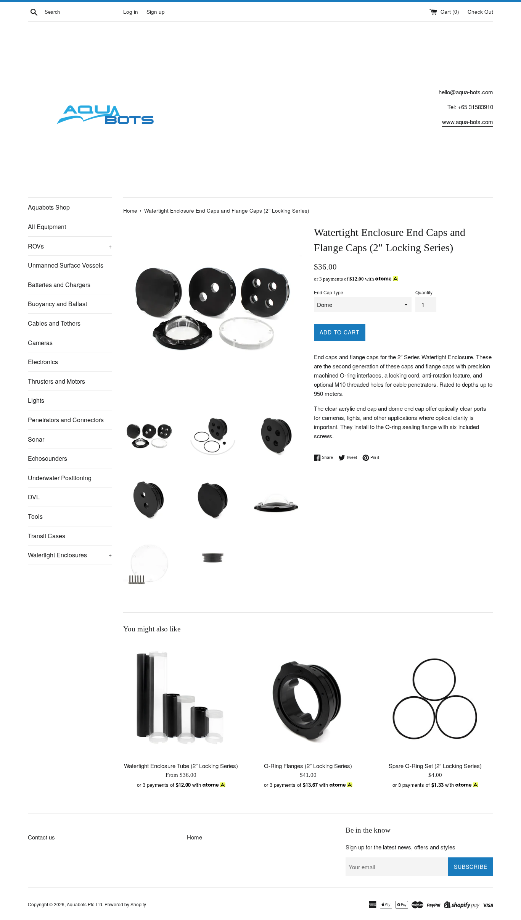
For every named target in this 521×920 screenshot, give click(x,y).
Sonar (36, 439)
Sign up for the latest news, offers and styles (400, 847)
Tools (35, 516)
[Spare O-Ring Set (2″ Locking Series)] (435, 699)
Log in (130, 11)
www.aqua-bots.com (467, 122)
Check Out (480, 11)
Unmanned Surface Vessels (65, 265)
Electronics (43, 361)
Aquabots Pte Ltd (84, 904)
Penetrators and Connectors (66, 419)
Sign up (155, 11)
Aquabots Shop (49, 207)
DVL (34, 496)
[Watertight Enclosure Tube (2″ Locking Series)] (181, 699)
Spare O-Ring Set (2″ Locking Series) (435, 766)
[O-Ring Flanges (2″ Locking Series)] (308, 699)
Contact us (41, 837)
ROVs (70, 246)
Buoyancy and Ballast (57, 303)
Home (194, 837)
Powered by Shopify (125, 904)
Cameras (40, 342)
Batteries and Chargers (59, 284)
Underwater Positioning (60, 477)
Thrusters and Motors (56, 381)
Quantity (424, 292)
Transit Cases (46, 535)
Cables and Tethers (54, 323)
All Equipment (47, 226)
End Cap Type (328, 292)
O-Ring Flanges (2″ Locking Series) (308, 766)
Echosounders (47, 458)
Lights (36, 400)
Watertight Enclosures (70, 554)
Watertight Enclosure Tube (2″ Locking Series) (181, 766)
